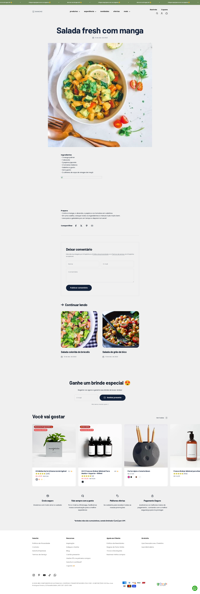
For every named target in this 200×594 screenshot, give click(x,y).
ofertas (116, 11)
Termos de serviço (118, 254)
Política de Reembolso (115, 543)
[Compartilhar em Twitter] (81, 226)
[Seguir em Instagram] (33, 575)
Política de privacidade (100, 254)
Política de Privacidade (41, 543)
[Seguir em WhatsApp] (55, 575)
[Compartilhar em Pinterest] (87, 226)
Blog (68, 551)
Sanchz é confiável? (74, 562)
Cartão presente (73, 554)
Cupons (164, 10)
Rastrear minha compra (116, 554)
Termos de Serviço (39, 554)
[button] (41, 474)
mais (126, 11)
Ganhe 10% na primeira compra (78, 558)
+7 (139, 477)
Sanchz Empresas (39, 551)
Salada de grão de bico (114, 351)
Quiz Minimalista (147, 547)
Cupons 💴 (70, 566)
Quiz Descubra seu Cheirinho (152, 543)
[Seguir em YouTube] (44, 575)
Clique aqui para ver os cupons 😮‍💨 (28, 2)
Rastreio (153, 10)
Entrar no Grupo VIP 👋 (63, 2)
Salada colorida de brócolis (75, 351)
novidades (104, 11)
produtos (74, 11)
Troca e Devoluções (114, 551)
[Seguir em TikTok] (49, 575)
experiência (89, 11)
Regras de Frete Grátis (115, 547)
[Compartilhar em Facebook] (76, 226)
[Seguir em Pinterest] (39, 575)
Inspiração (70, 543)
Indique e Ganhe (72, 547)
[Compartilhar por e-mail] (92, 226)
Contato (35, 547)
